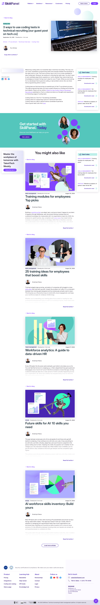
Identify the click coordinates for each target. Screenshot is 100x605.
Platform (30, 3)
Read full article (68, 228)
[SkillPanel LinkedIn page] (2, 79)
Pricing (68, 3)
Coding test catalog (10, 584)
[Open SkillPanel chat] (96, 601)
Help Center (23, 581)
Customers (59, 3)
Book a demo (84, 3)
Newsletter (22, 577)
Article (5, 42)
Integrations (7, 581)
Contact (37, 581)
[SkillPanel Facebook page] (9, 79)
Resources (49, 3)
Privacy (37, 587)
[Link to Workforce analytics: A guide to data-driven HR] (87, 103)
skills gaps (28, 289)
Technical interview (24, 42)
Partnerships (39, 577)
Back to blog (8, 18)
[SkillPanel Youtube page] (54, 578)
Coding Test (35, 42)
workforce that (36, 212)
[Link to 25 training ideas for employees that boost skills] (87, 91)
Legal (36, 584)
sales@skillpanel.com (78, 577)
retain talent (57, 218)
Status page (7, 587)
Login (94, 3)
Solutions (39, 3)
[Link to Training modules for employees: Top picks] (87, 80)
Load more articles (50, 545)
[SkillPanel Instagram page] (6, 79)
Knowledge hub (24, 587)
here (44, 103)
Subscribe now (9, 170)
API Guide (22, 584)
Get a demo (25, 137)
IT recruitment (13, 42)
